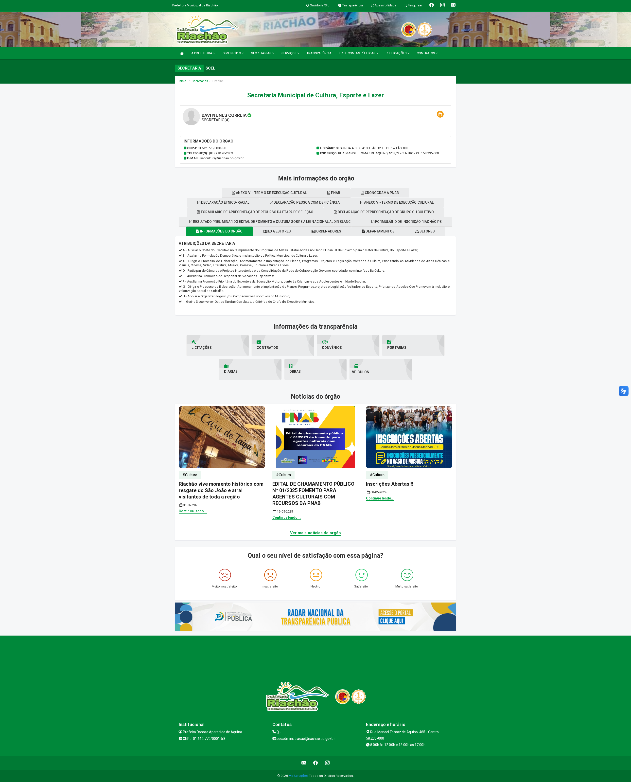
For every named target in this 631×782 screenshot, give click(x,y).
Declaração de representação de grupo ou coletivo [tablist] (385, 212)
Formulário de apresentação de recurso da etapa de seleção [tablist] (256, 212)
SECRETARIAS (261, 53)
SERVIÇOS (289, 53)
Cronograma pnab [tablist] (381, 193)
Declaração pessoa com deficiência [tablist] (306, 202)
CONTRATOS (426, 53)
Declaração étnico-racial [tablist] (224, 202)
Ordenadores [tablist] (328, 231)
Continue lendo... (193, 511)
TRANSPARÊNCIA (319, 53)
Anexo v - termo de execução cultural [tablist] (398, 202)
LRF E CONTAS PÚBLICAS (357, 53)
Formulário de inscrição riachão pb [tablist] (408, 222)
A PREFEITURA (202, 53)
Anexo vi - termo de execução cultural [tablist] (271, 193)
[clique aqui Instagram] (327, 763)
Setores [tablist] (427, 231)
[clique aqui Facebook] (315, 763)
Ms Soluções (298, 776)
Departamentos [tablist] (379, 231)
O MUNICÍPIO (232, 53)
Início (183, 81)
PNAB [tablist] (335, 193)
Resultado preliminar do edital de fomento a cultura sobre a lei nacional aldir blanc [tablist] (271, 222)
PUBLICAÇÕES (396, 53)
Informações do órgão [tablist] (221, 231)
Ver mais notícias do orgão (315, 533)
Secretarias (200, 81)
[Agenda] (440, 114)
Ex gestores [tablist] (279, 231)
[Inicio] (181, 53)
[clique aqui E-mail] (303, 763)
